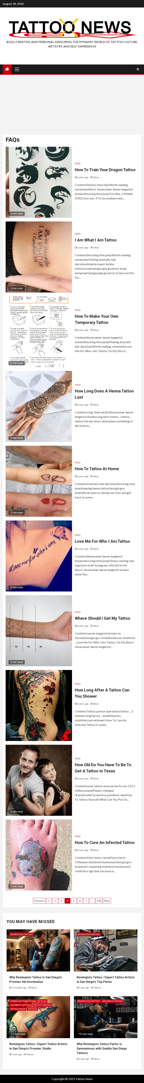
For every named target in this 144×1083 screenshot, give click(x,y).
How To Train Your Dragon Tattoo (105, 169)
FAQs (77, 163)
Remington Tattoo (21, 934)
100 (99, 900)
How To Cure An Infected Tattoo (105, 842)
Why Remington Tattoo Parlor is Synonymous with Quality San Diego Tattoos (102, 1048)
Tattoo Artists (42, 1005)
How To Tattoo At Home (97, 468)
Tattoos (97, 987)
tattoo (96, 177)
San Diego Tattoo (112, 1001)
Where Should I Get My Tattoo (102, 618)
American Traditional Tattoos (28, 1001)
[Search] (138, 69)
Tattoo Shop (17, 1008)
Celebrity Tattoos (21, 1005)
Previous (39, 900)
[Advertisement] (72, 104)
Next (107, 900)
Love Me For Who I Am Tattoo (102, 541)
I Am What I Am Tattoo (96, 240)
